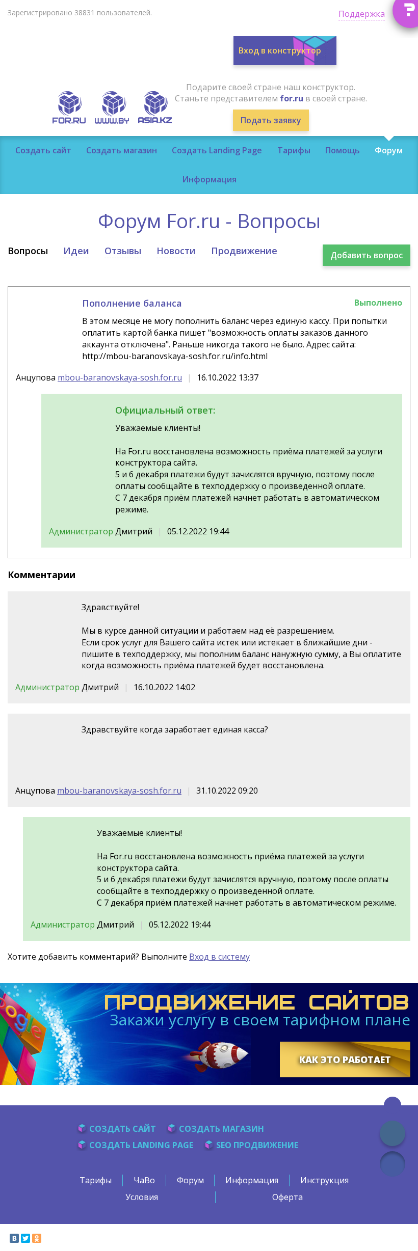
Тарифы (293, 150)
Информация (209, 179)
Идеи (76, 250)
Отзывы (122, 250)
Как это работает (345, 1059)
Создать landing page (141, 1145)
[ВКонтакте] (14, 1238)
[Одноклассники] (36, 1238)
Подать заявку (271, 120)
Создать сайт (43, 150)
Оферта (287, 1197)
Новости (176, 250)
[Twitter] (25, 1238)
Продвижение (244, 250)
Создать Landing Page (217, 150)
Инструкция (324, 1180)
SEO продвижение (257, 1145)
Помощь (342, 150)
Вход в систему (219, 956)
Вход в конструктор (280, 50)
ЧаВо (144, 1180)
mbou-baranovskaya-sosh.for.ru (120, 377)
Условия (141, 1197)
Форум (389, 150)
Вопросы (28, 250)
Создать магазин (121, 150)
